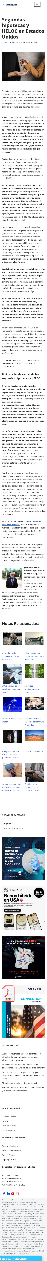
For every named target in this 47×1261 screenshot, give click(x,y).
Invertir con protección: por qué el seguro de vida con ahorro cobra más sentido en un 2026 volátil (23, 1075)
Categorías (7, 823)
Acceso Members (10, 1146)
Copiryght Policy (9, 1159)
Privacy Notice (8, 1155)
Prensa (5, 1121)
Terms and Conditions (12, 1150)
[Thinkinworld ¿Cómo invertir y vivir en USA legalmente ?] (10, 4)
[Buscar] (43, 4)
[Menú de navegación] (37, 4)
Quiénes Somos (9, 1116)
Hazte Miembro (9, 1130)
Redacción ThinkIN (12, 42)
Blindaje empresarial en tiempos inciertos (20, 1083)
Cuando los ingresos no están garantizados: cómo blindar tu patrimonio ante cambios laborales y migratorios (21, 1056)
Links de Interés (9, 1125)
